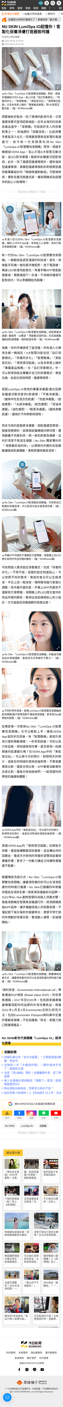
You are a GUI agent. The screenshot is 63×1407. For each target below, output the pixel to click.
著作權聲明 (51, 1352)
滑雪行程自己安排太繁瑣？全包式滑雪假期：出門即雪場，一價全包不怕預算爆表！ (46, 1233)
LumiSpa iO (27, 1125)
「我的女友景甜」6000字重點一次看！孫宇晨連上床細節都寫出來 (12, 1175)
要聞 (19, 8)
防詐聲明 (10, 1352)
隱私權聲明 (36, 1352)
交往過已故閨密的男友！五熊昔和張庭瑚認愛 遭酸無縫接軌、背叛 (31, 1259)
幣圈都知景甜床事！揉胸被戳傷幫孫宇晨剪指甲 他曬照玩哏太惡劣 (17, 1233)
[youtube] (42, 1369)
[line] (34, 1369)
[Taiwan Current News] (40, 3)
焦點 (4, 8)
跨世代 (51, 13)
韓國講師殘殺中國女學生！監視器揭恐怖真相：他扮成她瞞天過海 (12, 1259)
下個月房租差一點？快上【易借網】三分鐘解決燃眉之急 (12, 1201)
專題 (27, 8)
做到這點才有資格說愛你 (50, 1173)
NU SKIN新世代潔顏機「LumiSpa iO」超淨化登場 (31, 1040)
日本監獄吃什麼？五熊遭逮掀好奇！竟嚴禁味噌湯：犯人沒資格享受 (46, 1317)
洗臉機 (43, 1125)
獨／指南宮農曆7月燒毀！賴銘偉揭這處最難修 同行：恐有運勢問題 (31, 1175)
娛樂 (35, 8)
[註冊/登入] (59, 3)
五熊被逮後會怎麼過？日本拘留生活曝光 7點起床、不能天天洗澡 (31, 1200)
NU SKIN (9, 1125)
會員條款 (19, 1358)
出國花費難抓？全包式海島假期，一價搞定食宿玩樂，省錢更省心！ (12, 1285)
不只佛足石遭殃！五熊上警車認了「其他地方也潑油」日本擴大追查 (50, 1200)
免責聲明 (23, 1352)
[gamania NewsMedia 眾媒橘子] (31, 1382)
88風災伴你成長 (33, 13)
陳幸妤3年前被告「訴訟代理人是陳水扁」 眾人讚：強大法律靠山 (17, 1317)
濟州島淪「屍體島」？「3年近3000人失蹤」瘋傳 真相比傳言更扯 (50, 1284)
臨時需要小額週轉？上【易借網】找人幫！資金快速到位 (50, 1259)
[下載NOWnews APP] (46, 3)
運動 (43, 8)
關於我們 (31, 1358)
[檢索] (52, 3)
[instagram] (27, 1369)
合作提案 (43, 1358)
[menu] (60, 8)
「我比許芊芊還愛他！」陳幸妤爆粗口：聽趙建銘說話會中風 (31, 1284)
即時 (11, 8)
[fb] (19, 1369)
